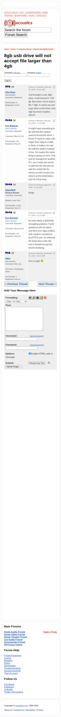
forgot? (38, 73)
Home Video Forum (14, 634)
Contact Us (19, 710)
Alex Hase (10, 92)
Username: (12, 73)
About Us (8, 710)
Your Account (10, 673)
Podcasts (42, 15)
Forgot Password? (37, 345)
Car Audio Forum (13, 639)
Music (32, 15)
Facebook (9, 684)
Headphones (20, 15)
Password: (34, 73)
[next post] (8, 86)
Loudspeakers (33, 12)
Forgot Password (12, 655)
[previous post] (8, 120)
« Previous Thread (16, 284)
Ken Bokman (11, 126)
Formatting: (12, 297)
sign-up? (16, 73)
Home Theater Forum (15, 637)
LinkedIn (8, 689)
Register (8, 660)
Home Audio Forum (14, 632)
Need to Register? (37, 336)
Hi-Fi (22, 12)
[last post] (9, 86)
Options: (10, 353)
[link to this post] (12, 86)
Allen (7, 258)
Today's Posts (50, 632)
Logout (7, 658)
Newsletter (30, 710)
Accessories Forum (14, 642)
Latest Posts (11, 12)
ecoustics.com (21, 706)
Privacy (40, 710)
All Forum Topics (13, 644)
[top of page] (6, 86)
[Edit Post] (54, 87)
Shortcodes (10, 666)
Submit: (10, 363)
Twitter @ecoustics (13, 692)
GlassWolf (10, 190)
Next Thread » (47, 284)
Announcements (12, 671)
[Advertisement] (30, 497)
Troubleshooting (12, 668)
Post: (8, 305)
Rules (7, 663)
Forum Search (16, 35)
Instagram (9, 687)
